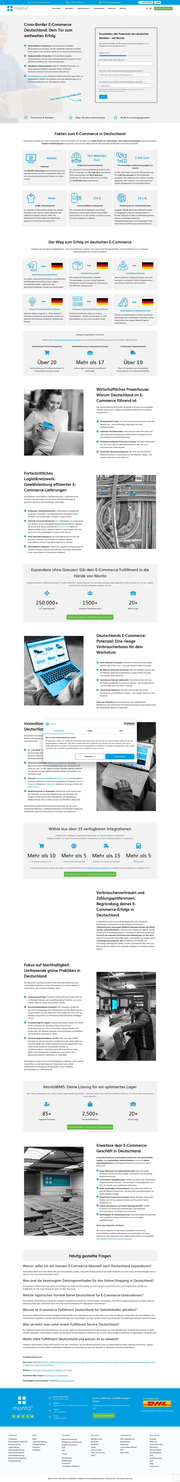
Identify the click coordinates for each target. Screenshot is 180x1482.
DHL (57, 521)
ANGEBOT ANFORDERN (163, 8)
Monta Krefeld (155, 1450)
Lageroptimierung (39, 1441)
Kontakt (153, 1439)
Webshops (124, 1444)
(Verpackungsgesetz (65, 1380)
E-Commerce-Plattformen (41, 861)
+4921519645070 (147, 2)
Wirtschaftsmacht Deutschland (44, 274)
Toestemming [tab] (59, 731)
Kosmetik (94, 1441)
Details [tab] (90, 731)
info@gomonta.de (59, 1418)
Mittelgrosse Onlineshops (72, 1442)
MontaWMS (69, 8)
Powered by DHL (156, 1444)
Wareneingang (14, 1444)
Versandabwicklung (16, 1455)
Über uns (153, 1441)
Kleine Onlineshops (69, 1439)
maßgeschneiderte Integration (98, 868)
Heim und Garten (98, 1452)
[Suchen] (147, 8)
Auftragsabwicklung (16, 1450)
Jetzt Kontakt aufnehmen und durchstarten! (114, 1238)
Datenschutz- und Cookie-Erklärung (119, 1478)
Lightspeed (50, 784)
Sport (93, 1455)
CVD (151, 1460)
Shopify (80, 781)
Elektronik (95, 1444)
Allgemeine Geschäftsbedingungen (91, 1478)
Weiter (103, 97)
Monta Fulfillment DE (60, 1399)
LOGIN (157, 2)
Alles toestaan (120, 756)
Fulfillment (56, 8)
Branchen (111, 8)
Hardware (36, 1450)
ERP (121, 1450)
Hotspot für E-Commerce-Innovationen (44, 309)
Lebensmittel (96, 1450)
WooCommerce (63, 778)
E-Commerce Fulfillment (17, 1441)
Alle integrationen (127, 1439)
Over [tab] (121, 731)
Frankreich (66, 1463)
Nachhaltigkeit (155, 1452)
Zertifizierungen (156, 1458)
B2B (63, 1447)
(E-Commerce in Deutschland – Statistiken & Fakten (50, 1370)
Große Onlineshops (69, 1444)
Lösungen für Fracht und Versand (106, 861)
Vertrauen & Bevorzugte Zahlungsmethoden (90, 309)
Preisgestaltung (83, 8)
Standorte (154, 1447)
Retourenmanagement (17, 1458)
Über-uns (123, 8)
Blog (151, 1463)
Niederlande (66, 1460)
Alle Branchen (96, 1439)
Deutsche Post (63, 526)
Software (36, 1447)
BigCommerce (33, 786)
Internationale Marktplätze (74, 861)
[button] (151, 8)
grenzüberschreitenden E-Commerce (68, 340)
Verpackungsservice (16, 1452)
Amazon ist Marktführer (57, 762)
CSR (151, 1455)
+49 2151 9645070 (59, 1412)
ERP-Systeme (138, 861)
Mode (93, 1447)
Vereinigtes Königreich (71, 1466)
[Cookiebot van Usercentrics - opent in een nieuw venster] (125, 723)
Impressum (154, 1466)
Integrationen (99, 8)
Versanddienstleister (128, 1447)
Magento (31, 784)
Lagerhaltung (13, 1447)
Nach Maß (124, 1452)
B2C (63, 1450)
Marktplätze (125, 1441)
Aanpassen (88, 756)
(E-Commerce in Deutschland (55, 1375)
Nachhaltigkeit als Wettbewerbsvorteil (135, 310)
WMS (34, 1439)
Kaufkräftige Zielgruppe (135, 273)
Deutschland (67, 1457)
